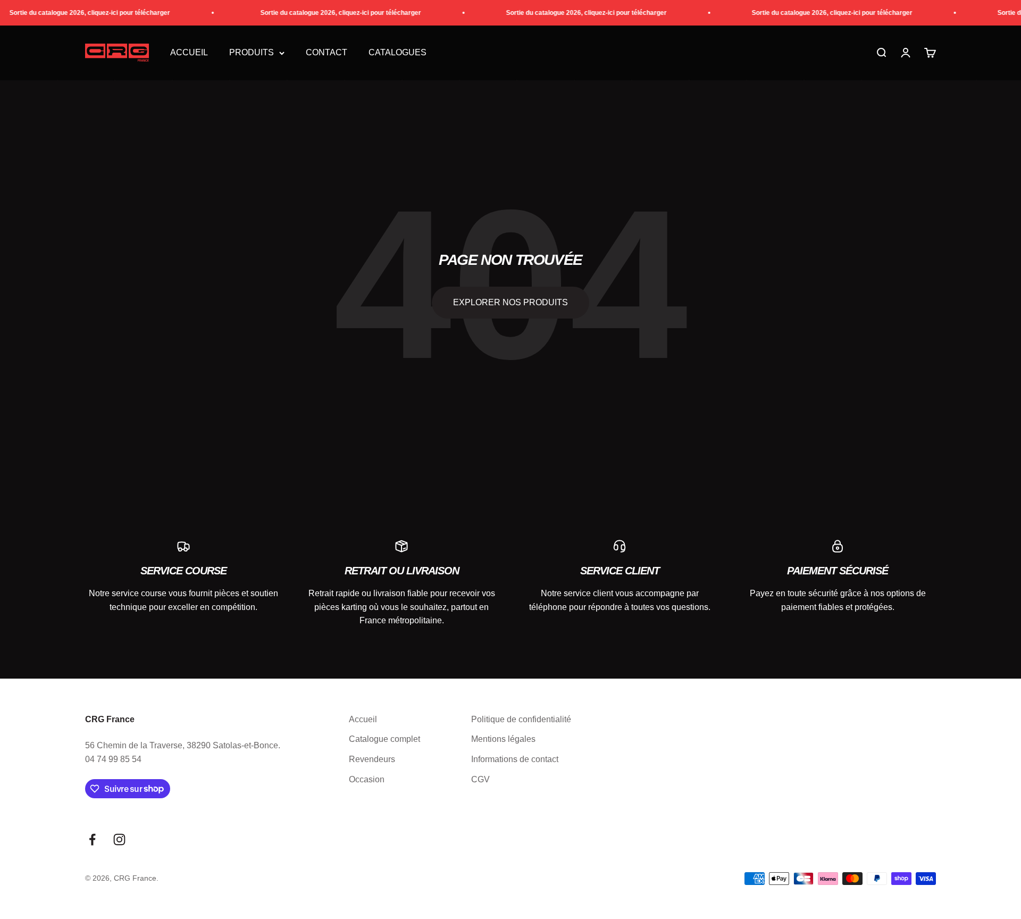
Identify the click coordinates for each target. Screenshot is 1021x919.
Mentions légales (503, 738)
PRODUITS (251, 52)
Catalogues (397, 52)
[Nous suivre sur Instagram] (119, 839)
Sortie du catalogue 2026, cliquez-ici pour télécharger (80, 12)
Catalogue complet (384, 738)
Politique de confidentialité (521, 719)
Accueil (189, 52)
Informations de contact (514, 759)
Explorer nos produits (510, 302)
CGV (480, 779)
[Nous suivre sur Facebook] (92, 839)
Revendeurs (372, 759)
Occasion (366, 779)
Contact (326, 52)
